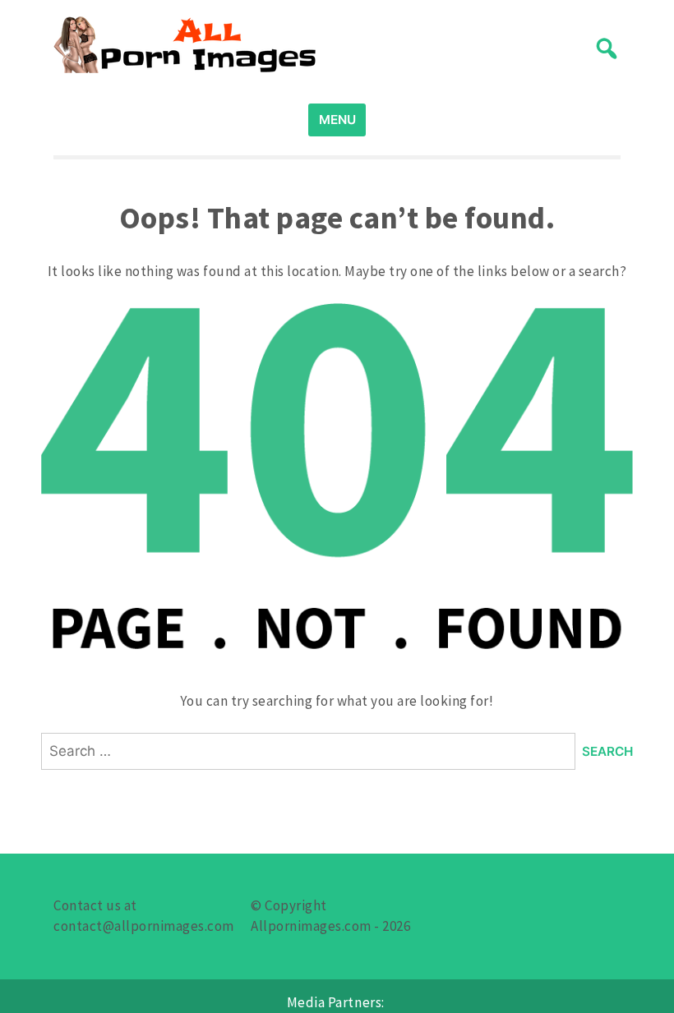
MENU (337, 119)
